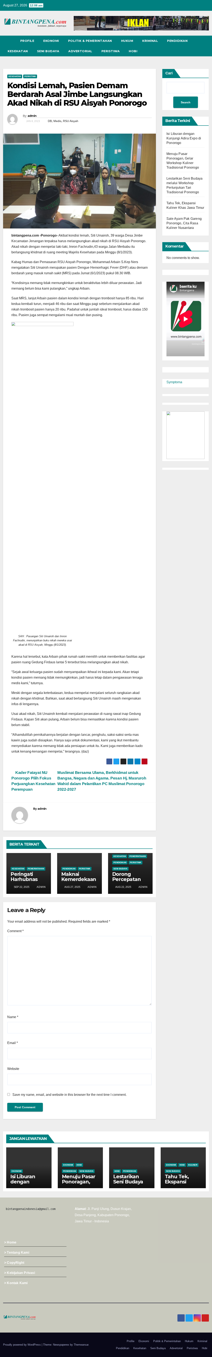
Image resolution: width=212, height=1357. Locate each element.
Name (12, 1017)
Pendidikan (177, 41)
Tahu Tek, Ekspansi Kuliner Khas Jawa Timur (180, 1184)
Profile (27, 41)
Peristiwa (110, 51)
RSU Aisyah (70, 121)
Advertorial (80, 51)
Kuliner (192, 1165)
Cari (169, 73)
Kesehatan (18, 51)
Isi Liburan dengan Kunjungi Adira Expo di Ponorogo (183, 138)
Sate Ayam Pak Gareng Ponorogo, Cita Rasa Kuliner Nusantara (184, 223)
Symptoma (174, 382)
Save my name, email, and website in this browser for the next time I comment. (69, 1094)
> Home (10, 1242)
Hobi (133, 51)
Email (12, 1043)
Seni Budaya (48, 51)
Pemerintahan (36, 869)
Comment (15, 931)
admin (32, 116)
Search (185, 102)
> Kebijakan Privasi (19, 1273)
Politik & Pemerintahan (90, 41)
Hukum (127, 41)
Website (13, 1069)
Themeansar (81, 1344)
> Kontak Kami (16, 1283)
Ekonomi (51, 41)
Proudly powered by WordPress (22, 1344)
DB (50, 121)
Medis (57, 121)
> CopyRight (14, 1262)
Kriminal (150, 41)
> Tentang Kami (16, 1252)
